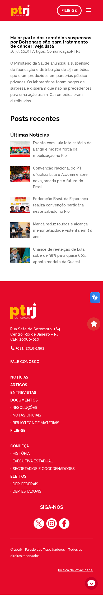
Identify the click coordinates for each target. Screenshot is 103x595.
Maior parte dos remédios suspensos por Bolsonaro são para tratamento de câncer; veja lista (50, 42)
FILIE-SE (69, 10)
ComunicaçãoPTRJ (63, 51)
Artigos (38, 51)
